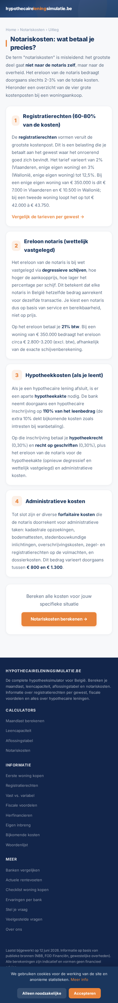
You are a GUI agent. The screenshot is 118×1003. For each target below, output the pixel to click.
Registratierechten (22, 785)
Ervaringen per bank (24, 899)
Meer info (79, 979)
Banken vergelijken (23, 870)
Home (11, 29)
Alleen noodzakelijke (41, 993)
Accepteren (85, 993)
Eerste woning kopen (25, 775)
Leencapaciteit (18, 730)
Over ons (14, 929)
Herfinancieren (19, 815)
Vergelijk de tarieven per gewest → (48, 216)
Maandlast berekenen (25, 720)
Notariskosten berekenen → (59, 619)
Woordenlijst (17, 844)
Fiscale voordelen (21, 805)
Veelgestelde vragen (24, 919)
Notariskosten (32, 29)
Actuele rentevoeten (24, 880)
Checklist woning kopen (27, 889)
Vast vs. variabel (20, 795)
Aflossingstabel (19, 740)
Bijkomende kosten (23, 834)
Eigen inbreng (18, 825)
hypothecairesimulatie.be (39, 8)
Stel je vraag (16, 909)
